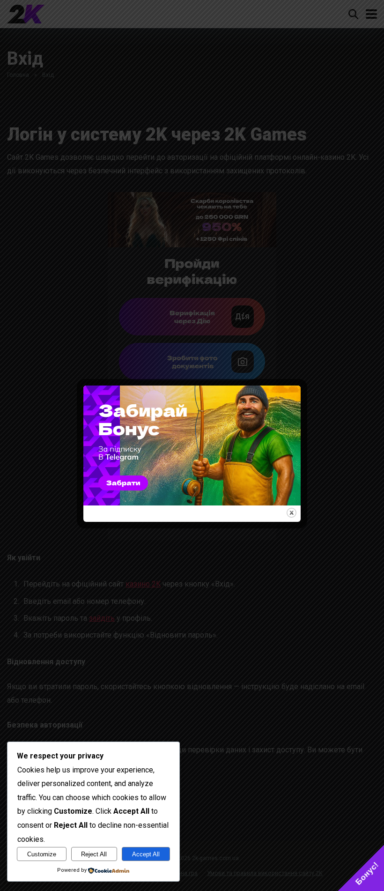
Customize (41, 854)
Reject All (94, 854)
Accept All (146, 854)
